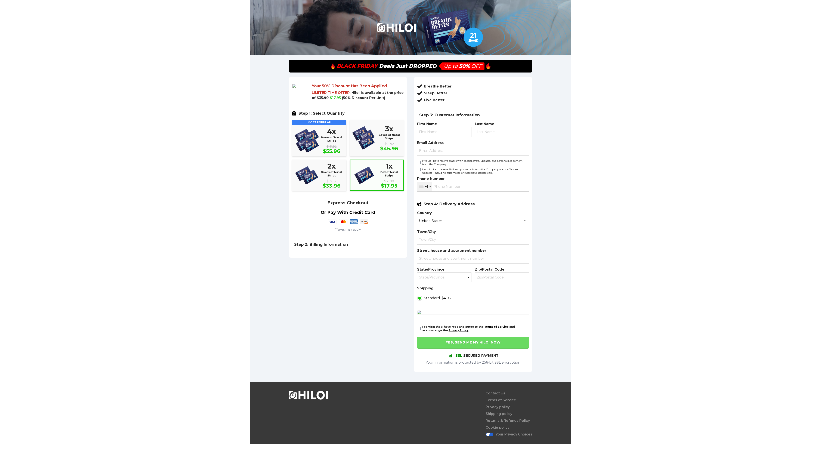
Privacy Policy (458, 330)
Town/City (426, 232)
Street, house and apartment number (451, 251)
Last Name (484, 124)
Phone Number (431, 179)
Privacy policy (498, 407)
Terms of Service (496, 326)
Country (424, 213)
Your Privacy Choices (514, 434)
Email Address (430, 143)
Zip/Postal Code (489, 269)
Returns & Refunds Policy (508, 421)
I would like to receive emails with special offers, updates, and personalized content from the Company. (472, 162)
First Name (427, 124)
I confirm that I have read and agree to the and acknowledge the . (468, 328)
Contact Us (495, 393)
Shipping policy (499, 414)
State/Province (430, 269)
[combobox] (424, 186)
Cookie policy (497, 427)
